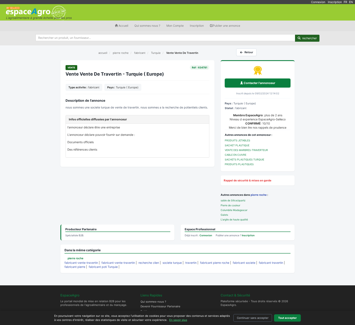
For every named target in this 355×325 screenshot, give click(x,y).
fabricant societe (244, 262)
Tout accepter (287, 317)
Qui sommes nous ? (147, 25)
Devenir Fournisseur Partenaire (160, 306)
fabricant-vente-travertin (81, 262)
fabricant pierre (75, 267)
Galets (224, 214)
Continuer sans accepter (253, 317)
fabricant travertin (271, 262)
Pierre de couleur (230, 205)
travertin (191, 262)
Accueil (123, 25)
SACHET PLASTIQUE (237, 145)
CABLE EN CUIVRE (235, 154)
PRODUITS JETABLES (237, 140)
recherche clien (148, 262)
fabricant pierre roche (214, 262)
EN (351, 2)
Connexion (318, 2)
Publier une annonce (226, 25)
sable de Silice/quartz (233, 200)
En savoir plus (178, 320)
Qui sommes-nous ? (153, 301)
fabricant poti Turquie (103, 267)
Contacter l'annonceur (259, 83)
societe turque (172, 262)
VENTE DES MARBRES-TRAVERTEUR (246, 150)
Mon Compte (175, 25)
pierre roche (259, 194)
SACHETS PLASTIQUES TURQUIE (244, 159)
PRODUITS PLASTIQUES (239, 164)
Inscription (335, 2)
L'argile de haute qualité (234, 219)
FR (345, 2)
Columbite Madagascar (234, 210)
